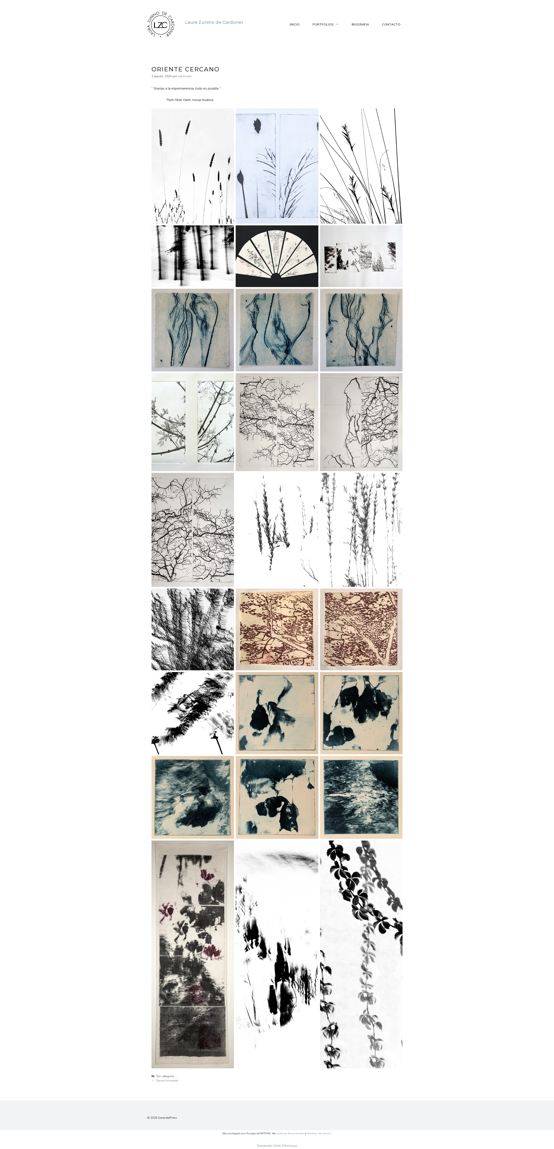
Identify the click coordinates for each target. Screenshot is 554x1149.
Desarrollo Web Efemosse (277, 1145)
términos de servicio (319, 1133)
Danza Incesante (167, 1080)
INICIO (295, 24)
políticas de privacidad (290, 1133)
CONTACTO (391, 24)
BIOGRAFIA (360, 24)
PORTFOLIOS (322, 24)
